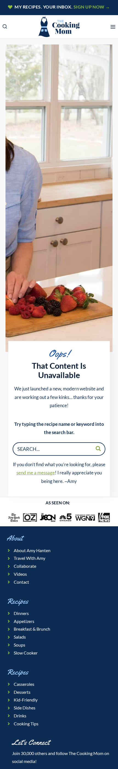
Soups (19, 644)
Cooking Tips (26, 723)
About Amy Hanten (32, 550)
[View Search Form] (4, 27)
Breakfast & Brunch (32, 628)
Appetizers (24, 621)
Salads (20, 636)
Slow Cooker (26, 652)
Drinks (20, 715)
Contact (21, 582)
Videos (20, 574)
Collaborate (25, 566)
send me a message (35, 473)
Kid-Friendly (26, 699)
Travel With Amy (29, 558)
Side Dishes (24, 707)
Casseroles (24, 684)
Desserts (22, 692)
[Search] (98, 448)
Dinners (21, 613)
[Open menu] (113, 27)
